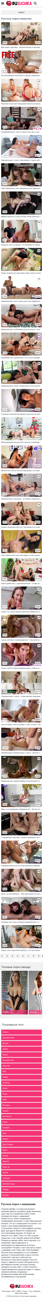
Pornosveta (6, 1116)
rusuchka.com (16, 1296)
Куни (4, 1133)
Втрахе (5, 1156)
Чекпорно (6, 1178)
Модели (37, 1291)
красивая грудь (8, 1184)
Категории (6, 1291)
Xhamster (6, 1066)
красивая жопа (8, 1038)
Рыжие (5, 1077)
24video (5, 1172)
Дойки (5, 1088)
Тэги (30, 1291)
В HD (4, 1071)
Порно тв (6, 1167)
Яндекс (5, 1055)
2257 (13, 1291)
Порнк (4, 1150)
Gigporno (5, 1161)
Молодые (6, 1105)
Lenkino (5, 1049)
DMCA (19, 1291)
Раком (4, 1122)
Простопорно (7, 1144)
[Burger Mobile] (2, 3)
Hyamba (5, 1195)
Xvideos (5, 1032)
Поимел (5, 1111)
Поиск (25, 1291)
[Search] (35, 3)
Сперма (5, 1189)
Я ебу (4, 1099)
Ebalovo (5, 1139)
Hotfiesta (6, 1083)
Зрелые (5, 1043)
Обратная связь (21, 1293)
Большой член (8, 1060)
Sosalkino (6, 1128)
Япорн (4, 1094)
